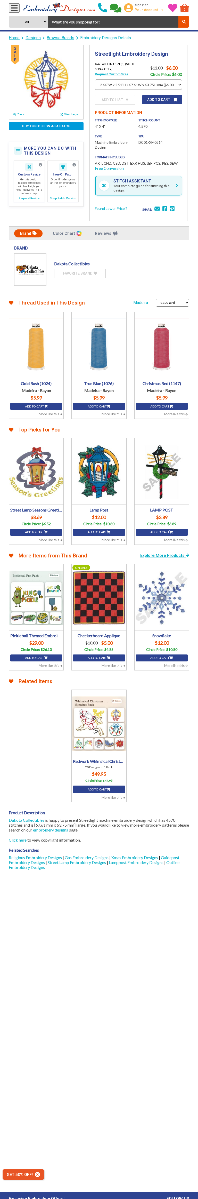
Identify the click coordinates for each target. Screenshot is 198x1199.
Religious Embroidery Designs (36, 857)
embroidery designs (50, 829)
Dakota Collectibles (26, 820)
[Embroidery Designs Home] (59, 8)
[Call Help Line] (102, 8)
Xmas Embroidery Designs (135, 857)
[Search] (183, 22)
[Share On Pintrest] (172, 209)
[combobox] (113, 22)
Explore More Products (163, 555)
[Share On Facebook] (164, 209)
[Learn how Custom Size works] (40, 165)
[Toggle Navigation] (14, 8)
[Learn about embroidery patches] (74, 165)
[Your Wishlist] (172, 8)
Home (14, 37)
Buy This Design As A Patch (46, 126)
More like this (49, 414)
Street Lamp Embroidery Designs (77, 862)
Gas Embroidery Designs (87, 857)
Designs (33, 37)
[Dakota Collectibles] (30, 269)
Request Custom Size (111, 74)
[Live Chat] (115, 8)
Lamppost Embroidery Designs (136, 862)
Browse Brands (60, 37)
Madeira (140, 302)
